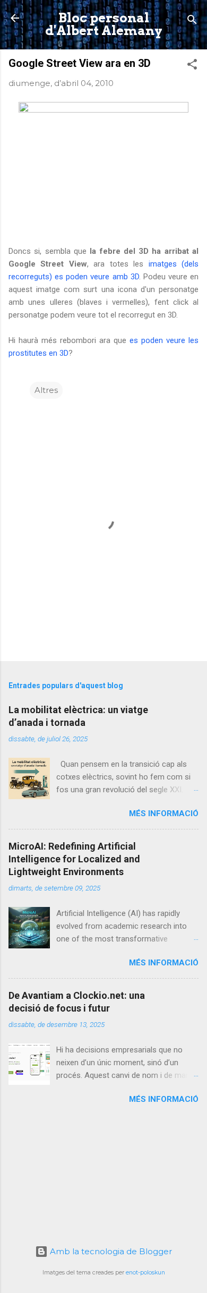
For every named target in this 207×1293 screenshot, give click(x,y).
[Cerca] (192, 21)
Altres (46, 390)
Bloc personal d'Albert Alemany (103, 24)
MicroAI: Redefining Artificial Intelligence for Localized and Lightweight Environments (74, 859)
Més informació (164, 813)
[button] (192, 66)
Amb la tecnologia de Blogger (110, 1251)
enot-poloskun (145, 1272)
